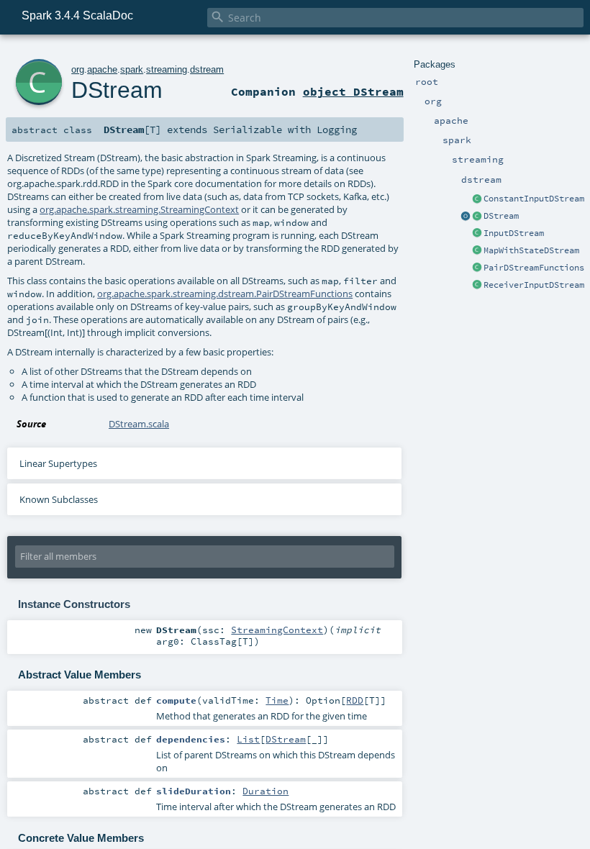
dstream (207, 69)
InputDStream (514, 233)
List (248, 739)
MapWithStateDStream (531, 250)
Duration (265, 790)
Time (277, 700)
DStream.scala (139, 423)
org (77, 69)
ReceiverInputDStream (534, 285)
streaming (166, 69)
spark (131, 69)
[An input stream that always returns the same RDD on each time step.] (477, 199)
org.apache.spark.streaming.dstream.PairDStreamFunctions (225, 293)
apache (102, 69)
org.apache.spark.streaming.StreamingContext (139, 209)
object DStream (353, 91)
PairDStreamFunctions (534, 268)
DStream (501, 216)
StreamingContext (277, 629)
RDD (354, 700)
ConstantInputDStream (534, 199)
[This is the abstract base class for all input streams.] (477, 234)
